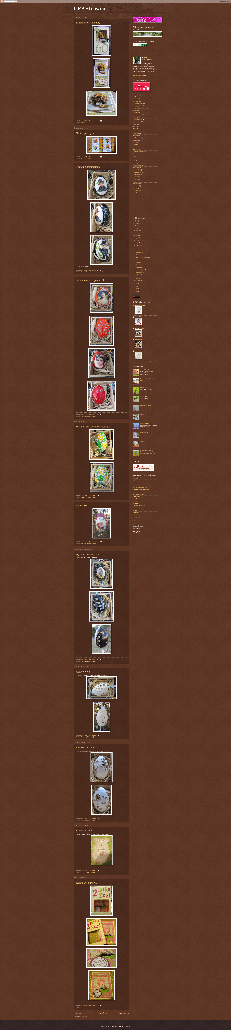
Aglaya (134, 492)
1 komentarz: (92, 495)
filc (133, 158)
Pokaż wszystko (153, 361)
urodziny (135, 142)
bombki (134, 128)
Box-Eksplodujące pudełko (140, 108)
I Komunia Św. (136, 135)
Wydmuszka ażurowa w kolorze (93, 426)
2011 (136, 283)
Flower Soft (136, 149)
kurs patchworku (137, 131)
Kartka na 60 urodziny (88, 22)
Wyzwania (135, 110)
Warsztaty (135, 140)
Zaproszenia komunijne (146, 405)
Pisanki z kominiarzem (88, 166)
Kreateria (135, 501)
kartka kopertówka (137, 190)
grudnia (138, 230)
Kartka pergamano (137, 106)
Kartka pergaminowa (138, 165)
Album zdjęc (136, 512)
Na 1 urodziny (143, 396)
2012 (136, 228)
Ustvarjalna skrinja (140, 351)
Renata (145, 57)
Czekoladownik (136, 174)
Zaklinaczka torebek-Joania (140, 487)
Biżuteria (135, 147)
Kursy (134, 156)
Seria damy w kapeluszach (90, 280)
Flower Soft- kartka (145, 370)
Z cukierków (136, 186)
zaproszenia (136, 133)
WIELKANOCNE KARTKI (146, 450)
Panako (135, 510)
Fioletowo (81, 505)
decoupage (135, 101)
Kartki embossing (137, 119)
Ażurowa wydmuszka (87, 747)
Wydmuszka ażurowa (87, 554)
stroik (134, 192)
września (138, 235)
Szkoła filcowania (137, 138)
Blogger (128, 1026)
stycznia (138, 280)
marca (138, 248)
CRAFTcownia (90, 8)
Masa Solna (136, 167)
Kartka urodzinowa (86, 882)
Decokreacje (136, 503)
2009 (136, 288)
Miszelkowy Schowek (138, 494)
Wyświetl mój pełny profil (139, 75)
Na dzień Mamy (137, 170)
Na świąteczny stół (86, 133)
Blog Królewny (136, 496)
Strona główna (101, 1013)
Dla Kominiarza (85, 272)
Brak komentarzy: (94, 121)
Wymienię (135, 163)
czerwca (138, 240)
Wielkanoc (89, 158)
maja (137, 243)
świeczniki (142, 441)
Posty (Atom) (84, 1016)
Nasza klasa (136, 499)
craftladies (135, 478)
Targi (134, 181)
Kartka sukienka (85, 830)
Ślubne (134, 124)
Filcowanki (135, 483)
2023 (136, 221)
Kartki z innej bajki (91, 872)
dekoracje (83, 158)
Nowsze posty (79, 1013)
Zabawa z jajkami (100, 272)
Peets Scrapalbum (140, 305)
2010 (136, 286)
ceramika (135, 188)
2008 (136, 291)
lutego (137, 278)
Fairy (134, 480)
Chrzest (135, 144)
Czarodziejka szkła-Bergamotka (141, 489)
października (139, 233)
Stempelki (135, 179)
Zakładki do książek (145, 387)
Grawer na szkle (137, 176)
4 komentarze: (93, 818)
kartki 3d (83, 122)
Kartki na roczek (144, 432)
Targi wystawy (136, 183)
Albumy (135, 154)
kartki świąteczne (137, 117)
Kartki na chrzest (144, 423)
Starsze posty (124, 1013)
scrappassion (138, 339)
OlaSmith (135, 485)
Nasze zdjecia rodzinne (139, 151)
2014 (136, 223)
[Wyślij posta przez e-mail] (101, 121)
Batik (134, 160)
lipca (137, 238)
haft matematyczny (138, 172)
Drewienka (135, 508)
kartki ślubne (143, 414)
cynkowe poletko (139, 328)
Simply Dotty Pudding (141, 316)
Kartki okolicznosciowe (139, 505)
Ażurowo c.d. (83, 671)
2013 (136, 226)
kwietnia (138, 245)
